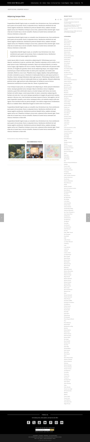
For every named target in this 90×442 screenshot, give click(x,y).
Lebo (65, 245)
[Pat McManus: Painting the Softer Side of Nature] (16, 151)
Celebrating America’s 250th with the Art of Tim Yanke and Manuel (73, 32)
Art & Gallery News (68, 68)
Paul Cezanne (67, 307)
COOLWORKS (41, 435)
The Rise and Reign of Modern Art (53, 159)
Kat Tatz (66, 230)
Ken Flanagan (67, 234)
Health (65, 184)
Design (17, 138)
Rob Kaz (66, 328)
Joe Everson (67, 225)
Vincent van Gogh (68, 388)
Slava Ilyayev (67, 353)
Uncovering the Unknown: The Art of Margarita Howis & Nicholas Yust (72, 25)
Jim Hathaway (67, 219)
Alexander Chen (67, 48)
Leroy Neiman (67, 247)
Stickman (66, 363)
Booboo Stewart (67, 88)
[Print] (55, 19)
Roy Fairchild (67, 341)
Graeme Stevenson (68, 177)
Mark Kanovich (67, 263)
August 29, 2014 (14, 19)
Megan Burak (67, 276)
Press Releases (67, 322)
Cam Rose (66, 98)
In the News (66, 201)
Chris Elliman (67, 112)
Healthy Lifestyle (23, 19)
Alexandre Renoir (68, 50)
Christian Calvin (67, 116)
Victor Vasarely (67, 383)
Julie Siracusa (67, 228)
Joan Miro (66, 223)
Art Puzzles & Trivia (68, 74)
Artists (44, 3)
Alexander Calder (68, 46)
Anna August (67, 63)
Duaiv (65, 153)
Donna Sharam (67, 149)
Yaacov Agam (67, 396)
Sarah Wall (66, 346)
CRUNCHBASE (46, 435)
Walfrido (66, 392)
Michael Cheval (67, 280)
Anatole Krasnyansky (69, 55)
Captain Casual (67, 99)
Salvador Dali (67, 342)
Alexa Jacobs (67, 44)
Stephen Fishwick (68, 359)
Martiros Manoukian (68, 271)
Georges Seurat (67, 173)
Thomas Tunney (67, 368)
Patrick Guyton (67, 306)
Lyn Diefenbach (67, 254)
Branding (9, 138)
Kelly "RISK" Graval (68, 232)
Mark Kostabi (67, 265)
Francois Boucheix (68, 169)
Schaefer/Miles (67, 348)
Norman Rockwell (68, 295)
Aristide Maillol (67, 66)
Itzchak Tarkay (67, 204)
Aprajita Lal (66, 64)
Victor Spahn (67, 381)
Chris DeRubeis (67, 111)
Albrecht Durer (67, 42)
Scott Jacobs (67, 350)
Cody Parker (67, 122)
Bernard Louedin (68, 87)
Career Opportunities (47, 438)
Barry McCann (67, 85)
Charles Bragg (67, 103)
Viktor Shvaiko (67, 387)
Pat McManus (67, 304)
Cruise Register (65, 3)
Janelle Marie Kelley (68, 208)
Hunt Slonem (67, 195)
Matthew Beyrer (67, 272)
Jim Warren (66, 221)
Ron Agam (66, 339)
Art (40, 3)
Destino (66, 144)
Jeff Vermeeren (67, 217)
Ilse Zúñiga (66, 199)
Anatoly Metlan (67, 57)
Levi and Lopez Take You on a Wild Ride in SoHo (73, 28)
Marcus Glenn (67, 260)
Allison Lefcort (67, 53)
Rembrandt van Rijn (68, 326)
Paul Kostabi (67, 309)
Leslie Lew (66, 249)
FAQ (38, 438)
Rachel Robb (67, 324)
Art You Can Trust (55, 3)
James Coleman (67, 206)
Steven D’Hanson (68, 361)
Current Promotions (68, 131)
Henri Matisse (67, 190)
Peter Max (66, 311)
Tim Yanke (66, 372)
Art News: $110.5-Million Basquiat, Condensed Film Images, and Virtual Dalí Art (35, 159)
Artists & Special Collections (70, 79)
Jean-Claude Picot (68, 214)
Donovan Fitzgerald (68, 151)
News (71, 3)
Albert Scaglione (67, 41)
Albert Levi (66, 39)
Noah (65, 293)
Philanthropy (67, 315)
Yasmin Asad (67, 398)
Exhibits (66, 164)
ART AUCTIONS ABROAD (53, 435)
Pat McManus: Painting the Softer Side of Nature (17, 159)
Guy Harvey (66, 179)
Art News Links (67, 72)
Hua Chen (66, 193)
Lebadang (66, 243)
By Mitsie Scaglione (68, 94)
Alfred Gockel (67, 52)
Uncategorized (67, 379)
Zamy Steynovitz (67, 401)
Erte (65, 160)
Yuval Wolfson (67, 400)
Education (66, 155)
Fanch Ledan (67, 166)
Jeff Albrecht (67, 215)
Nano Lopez (66, 287)
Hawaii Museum (67, 182)
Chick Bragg (67, 109)
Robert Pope (67, 331)
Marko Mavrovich (68, 269)
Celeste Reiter (67, 101)
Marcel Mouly (67, 258)
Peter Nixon (66, 313)
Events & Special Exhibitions (70, 162)
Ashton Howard (67, 81)
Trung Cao (66, 377)
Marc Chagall (67, 256)
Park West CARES (68, 300)
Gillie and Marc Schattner (69, 175)
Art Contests (67, 70)
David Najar (66, 136)
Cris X (65, 125)
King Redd (66, 236)
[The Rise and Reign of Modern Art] (52, 151)
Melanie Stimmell (68, 278)
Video (65, 385)
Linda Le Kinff (67, 252)
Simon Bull (66, 352)
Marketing (21, 138)
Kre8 (65, 238)
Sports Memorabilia (68, 357)
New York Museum (68, 289)
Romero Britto (67, 337)
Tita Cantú (66, 374)
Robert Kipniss (67, 330)
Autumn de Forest (68, 83)
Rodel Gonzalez (67, 335)
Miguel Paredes (67, 285)
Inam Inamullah (67, 203)
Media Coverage (67, 274)
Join (52, 430)
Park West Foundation (69, 302)
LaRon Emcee (67, 239)
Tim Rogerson (67, 370)
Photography (26, 138)
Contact (41, 438)
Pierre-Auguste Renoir (69, 319)
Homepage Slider (68, 191)
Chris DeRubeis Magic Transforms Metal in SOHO (73, 19)
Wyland (65, 394)
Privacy (54, 438)
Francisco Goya (67, 168)
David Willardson (68, 138)
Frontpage (66, 171)
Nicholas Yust (67, 291)
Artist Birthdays (67, 77)
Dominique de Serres (68, 147)
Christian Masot (67, 118)
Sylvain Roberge (67, 365)
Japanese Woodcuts (68, 210)
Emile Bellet (66, 157)
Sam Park (66, 344)
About (48, 3)
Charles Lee (66, 107)
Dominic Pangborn (68, 145)
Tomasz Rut (66, 376)
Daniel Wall (66, 134)
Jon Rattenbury (67, 226)
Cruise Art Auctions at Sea (70, 127)
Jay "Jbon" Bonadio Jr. (69, 212)
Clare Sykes (66, 120)
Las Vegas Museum (68, 241)
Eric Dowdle (66, 158)
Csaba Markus (67, 129)
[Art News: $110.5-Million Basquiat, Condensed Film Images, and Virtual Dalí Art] (34, 151)
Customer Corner (68, 133)
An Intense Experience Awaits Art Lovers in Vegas (71, 22)
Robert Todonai (67, 333)
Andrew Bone (67, 59)
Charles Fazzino (67, 105)
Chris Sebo (66, 114)
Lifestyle (30, 19)
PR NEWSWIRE (35, 435)
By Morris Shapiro (68, 96)
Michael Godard (67, 282)
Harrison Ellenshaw (68, 180)
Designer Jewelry (68, 142)
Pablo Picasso (67, 298)
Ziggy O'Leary (67, 403)
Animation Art (67, 61)
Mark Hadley (67, 261)
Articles (65, 76)
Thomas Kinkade (68, 366)
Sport (65, 355)
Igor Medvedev (67, 197)
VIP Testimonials (67, 390)
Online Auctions (35, 3)
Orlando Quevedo (68, 296)
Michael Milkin (67, 284)
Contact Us (77, 3)
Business (13, 138)
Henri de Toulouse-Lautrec (70, 188)
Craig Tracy (66, 123)
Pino (65, 320)
